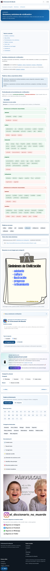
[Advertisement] (25, 25)
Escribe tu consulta (7, 324)
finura (32, 178)
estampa (12, 143)
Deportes (34, 427)
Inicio (27, 563)
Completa (8, 338)
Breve (15, 338)
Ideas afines (7, 38)
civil (15, 228)
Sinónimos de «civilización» (22, 240)
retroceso (15, 120)
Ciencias (28, 427)
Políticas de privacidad (34, 563)
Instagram (28, 548)
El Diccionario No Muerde (31, 556)
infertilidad (38, 212)
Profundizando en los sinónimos (11, 40)
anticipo (15, 116)
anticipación (8, 116)
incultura (23, 69)
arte (15, 128)
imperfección (9, 181)
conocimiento (28, 128)
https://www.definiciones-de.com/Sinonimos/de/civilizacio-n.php (21, 243)
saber (34, 131)
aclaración (13, 146)
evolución (8, 163)
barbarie (18, 69)
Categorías (3, 563)
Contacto (3, 561)
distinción (15, 178)
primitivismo (16, 197)
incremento (22, 163)
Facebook (28, 545)
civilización (22, 7)
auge (27, 160)
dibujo (7, 143)
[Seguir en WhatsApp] (12, 531)
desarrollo (37, 160)
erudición (35, 128)
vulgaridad (16, 181)
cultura (24, 64)
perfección (23, 131)
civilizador (42, 228)
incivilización (9, 197)
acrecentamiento (9, 160)
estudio (7, 148)
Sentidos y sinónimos (9, 35)
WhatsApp (28, 552)
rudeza (7, 212)
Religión (6, 433)
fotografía (23, 143)
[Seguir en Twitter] (12, 534)
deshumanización (24, 197)
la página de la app (27, 362)
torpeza (20, 212)
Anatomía (6, 427)
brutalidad (33, 195)
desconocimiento (16, 152)
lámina (40, 143)
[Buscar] (43, 2)
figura (17, 143)
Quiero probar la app (15, 367)
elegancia (21, 178)
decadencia (8, 120)
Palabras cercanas (8, 42)
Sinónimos (16, 7)
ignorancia (14, 135)
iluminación (34, 143)
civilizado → (44, 389)
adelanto (20, 64)
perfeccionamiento (17, 165)
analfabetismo (9, 210)
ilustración (28, 64)
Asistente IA (7, 48)
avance (31, 160)
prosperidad (25, 165)
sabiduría (40, 131)
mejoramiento (34, 163)
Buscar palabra (8, 402)
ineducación (33, 210)
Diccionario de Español (7, 7)
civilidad (8, 216)
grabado (28, 143)
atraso (15, 210)
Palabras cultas (39, 430)
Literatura (16, 430)
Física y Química (8, 430)
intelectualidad (16, 131)
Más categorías (13, 433)
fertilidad (35, 216)
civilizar (12, 231)
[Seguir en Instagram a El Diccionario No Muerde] (25, 496)
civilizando (5, 231)
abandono (32, 212)
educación (35, 146)
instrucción (8, 131)
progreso (34, 64)
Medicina (31, 430)
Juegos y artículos (5, 565)
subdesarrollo (14, 212)
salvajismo (26, 195)
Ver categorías (18, 402)
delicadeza (8, 178)
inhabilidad (40, 210)
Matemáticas (24, 430)
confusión (8, 152)
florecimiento (15, 163)
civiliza (4, 228)
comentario (19, 146)
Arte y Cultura (14, 427)
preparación (23, 148)
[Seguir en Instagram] (12, 525)
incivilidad (14, 195)
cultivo (29, 216)
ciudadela (20, 228)
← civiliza (5, 389)
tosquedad (26, 212)
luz (18, 148)
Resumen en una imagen (10, 46)
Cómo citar (7, 44)
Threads (27, 554)
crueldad (39, 195)
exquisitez (27, 178)
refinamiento (39, 64)
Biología (22, 427)
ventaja (20, 116)
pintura (7, 146)
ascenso (23, 160)
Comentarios (7, 50)
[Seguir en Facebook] (12, 528)
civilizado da (35, 228)
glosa (25, 146)
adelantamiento (9, 128)
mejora (28, 163)
